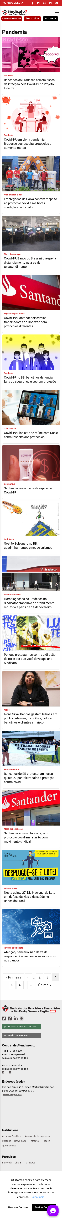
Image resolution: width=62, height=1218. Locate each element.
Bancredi (7, 1162)
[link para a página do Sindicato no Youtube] (57, 3)
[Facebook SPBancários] (10, 1018)
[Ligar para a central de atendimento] (3, 1072)
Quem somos (9, 1145)
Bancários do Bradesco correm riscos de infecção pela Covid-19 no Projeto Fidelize (29, 84)
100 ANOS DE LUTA (12, 2)
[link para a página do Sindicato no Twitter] (38, 3)
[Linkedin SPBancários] (16, 1018)
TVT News (29, 1162)
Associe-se (50, 19)
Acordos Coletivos (11, 1136)
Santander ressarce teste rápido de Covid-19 (28, 490)
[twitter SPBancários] (4, 1018)
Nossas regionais (12, 1094)
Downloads (20, 1141)
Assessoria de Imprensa (37, 1136)
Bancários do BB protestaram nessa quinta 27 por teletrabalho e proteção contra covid (29, 778)
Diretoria (6, 1141)
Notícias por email (19, 1035)
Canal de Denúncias (11, 18)
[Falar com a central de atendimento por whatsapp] (10, 1072)
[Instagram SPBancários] (22, 1018)
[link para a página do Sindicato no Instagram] (44, 3)
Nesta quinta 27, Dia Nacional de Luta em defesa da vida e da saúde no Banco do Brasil (29, 897)
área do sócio (32, 18)
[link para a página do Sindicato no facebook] (32, 3)
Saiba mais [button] (37, 1197)
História (46, 1141)
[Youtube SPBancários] (28, 1018)
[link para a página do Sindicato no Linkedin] (50, 3)
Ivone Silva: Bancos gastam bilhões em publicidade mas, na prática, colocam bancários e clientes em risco (30, 718)
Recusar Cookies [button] (18, 1207)
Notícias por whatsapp (21, 1027)
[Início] (18, 12)
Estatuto (34, 1141)
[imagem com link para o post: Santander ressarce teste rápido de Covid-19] (31, 463)
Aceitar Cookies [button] (44, 1207)
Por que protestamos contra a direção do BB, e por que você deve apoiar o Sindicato (29, 659)
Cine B (18, 1162)
